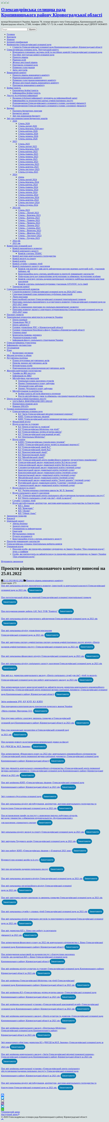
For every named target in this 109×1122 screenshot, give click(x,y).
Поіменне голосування (23, 67)
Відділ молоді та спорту (23, 488)
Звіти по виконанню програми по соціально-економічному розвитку (45, 307)
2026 (14, 121)
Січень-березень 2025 (28, 149)
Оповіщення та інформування (26, 528)
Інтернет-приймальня (17, 42)
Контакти (11, 37)
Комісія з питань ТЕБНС (30, 253)
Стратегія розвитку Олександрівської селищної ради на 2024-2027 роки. (47, 291)
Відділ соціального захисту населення (30, 493)
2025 (14, 141)
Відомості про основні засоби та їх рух (20, 860)
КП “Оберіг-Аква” (27, 513)
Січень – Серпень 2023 (29, 228)
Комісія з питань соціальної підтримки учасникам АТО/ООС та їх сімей (53, 284)
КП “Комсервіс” (26, 508)
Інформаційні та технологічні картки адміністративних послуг (42, 100)
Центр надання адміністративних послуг (26, 398)
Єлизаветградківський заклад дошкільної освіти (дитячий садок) (49, 467)
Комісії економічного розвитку (27, 248)
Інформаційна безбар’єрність (26, 93)
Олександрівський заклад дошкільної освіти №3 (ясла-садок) (47, 462)
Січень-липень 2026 (27, 139)
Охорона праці (19, 332)
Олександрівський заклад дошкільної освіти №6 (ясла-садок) (47, 465)
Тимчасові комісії (20, 286)
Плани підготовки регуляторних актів (30, 360)
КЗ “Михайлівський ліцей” (31, 457)
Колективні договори (22, 353)
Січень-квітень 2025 (28, 151)
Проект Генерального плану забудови (36, 383)
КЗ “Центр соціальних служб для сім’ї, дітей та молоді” (45, 498)
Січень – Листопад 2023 (29, 235)
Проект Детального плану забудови (35, 388)
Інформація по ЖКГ (22, 376)
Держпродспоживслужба (24, 337)
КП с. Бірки (24, 505)
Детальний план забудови (30, 386)
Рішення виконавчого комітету (27, 77)
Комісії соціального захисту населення (31, 266)
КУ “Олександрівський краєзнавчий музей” (39, 434)
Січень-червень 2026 (28, 136)
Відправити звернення (12, 561)
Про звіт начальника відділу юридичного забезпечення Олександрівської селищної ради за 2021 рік (49, 618)
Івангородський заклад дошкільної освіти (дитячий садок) (46, 470)
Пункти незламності (22, 536)
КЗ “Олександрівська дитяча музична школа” (40, 432)
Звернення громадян (17, 516)
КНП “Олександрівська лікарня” (34, 416)
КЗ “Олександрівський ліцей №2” (34, 449)
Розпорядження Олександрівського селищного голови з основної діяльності (49, 105)
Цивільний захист (15, 521)
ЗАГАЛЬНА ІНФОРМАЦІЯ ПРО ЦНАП (32, 401)
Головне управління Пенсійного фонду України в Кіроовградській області (48, 330)
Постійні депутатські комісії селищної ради (33, 55)
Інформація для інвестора (19, 345)
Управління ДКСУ (21, 322)
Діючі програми (20, 297)
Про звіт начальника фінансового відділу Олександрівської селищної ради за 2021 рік (42, 656)
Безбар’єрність (14, 88)
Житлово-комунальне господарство (24, 370)
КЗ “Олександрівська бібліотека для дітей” (38, 429)
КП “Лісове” (24, 511)
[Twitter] (54, 1098)
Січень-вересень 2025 (28, 164)
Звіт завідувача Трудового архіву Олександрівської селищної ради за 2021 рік (38, 841)
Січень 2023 (24, 210)
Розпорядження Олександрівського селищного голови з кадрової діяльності (49, 103)
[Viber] (54, 1103)
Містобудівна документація (25, 378)
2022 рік (16, 240)
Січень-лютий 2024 (27, 179)
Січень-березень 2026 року (31, 128)
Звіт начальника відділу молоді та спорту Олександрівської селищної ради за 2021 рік (42, 832)
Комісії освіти (19, 261)
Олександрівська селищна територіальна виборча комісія (34, 544)
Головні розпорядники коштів (21, 409)
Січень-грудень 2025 (28, 172)
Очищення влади (15, 546)
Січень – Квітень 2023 (29, 218)
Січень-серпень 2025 (28, 162)
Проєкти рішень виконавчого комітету (31, 75)
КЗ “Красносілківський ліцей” (33, 452)
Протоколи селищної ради (25, 65)
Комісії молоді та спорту (24, 258)
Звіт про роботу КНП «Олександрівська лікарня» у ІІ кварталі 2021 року (36, 850)
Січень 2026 (24, 123)
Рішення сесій (19, 60)
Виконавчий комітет (16, 72)
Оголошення (13, 347)
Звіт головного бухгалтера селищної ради (21, 796)
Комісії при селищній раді (19, 246)
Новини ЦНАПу (20, 406)
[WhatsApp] (54, 1109)
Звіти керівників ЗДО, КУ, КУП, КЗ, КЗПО (22, 701)
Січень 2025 (24, 144)
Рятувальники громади (23, 533)
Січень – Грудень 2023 (29, 238)
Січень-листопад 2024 (28, 202)
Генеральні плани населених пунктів (36, 381)
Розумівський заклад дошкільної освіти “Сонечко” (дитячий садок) (50, 483)
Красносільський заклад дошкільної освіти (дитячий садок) (47, 475)
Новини (11, 39)
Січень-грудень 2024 (28, 205)
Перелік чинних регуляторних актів (29, 363)
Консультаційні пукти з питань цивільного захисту (37, 539)
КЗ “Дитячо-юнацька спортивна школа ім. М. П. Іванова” (46, 490)
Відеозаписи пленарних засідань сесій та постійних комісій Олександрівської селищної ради (57, 52)
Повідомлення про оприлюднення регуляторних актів (38, 368)
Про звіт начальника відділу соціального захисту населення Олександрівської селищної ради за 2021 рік (51, 663)
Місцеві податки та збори (19, 355)
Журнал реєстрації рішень (24, 62)
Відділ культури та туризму (25, 424)
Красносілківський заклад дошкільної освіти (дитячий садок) (47, 472)
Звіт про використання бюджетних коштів (27, 118)
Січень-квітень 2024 (28, 184)
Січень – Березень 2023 (29, 215)
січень (21, 177)
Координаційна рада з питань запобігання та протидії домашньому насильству (56, 274)
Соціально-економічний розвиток (23, 289)
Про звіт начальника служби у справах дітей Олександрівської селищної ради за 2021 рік (44, 911)
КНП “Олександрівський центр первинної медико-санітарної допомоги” (53, 419)
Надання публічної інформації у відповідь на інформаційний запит (44, 98)
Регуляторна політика (17, 358)
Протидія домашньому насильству (23, 541)
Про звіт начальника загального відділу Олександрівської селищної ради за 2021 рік (41, 878)
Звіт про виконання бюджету (26, 116)
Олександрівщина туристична (21, 342)
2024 (14, 174)
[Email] (54, 1100)
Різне (9, 350)
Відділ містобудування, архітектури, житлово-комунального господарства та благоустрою (56, 503)
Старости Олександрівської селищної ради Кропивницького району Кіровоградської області (57, 47)
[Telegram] (54, 1106)
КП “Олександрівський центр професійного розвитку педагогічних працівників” (57, 460)
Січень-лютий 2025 (27, 146)
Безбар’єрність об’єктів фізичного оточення (39, 393)
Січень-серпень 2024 (28, 195)
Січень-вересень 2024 (28, 197)
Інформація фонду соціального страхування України (37, 340)
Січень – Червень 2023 (29, 223)
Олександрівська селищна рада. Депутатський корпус (33, 49)
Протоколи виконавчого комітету (28, 85)
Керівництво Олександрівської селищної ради (29, 44)
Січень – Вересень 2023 (29, 230)
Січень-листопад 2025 (28, 169)
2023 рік (16, 207)
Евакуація (17, 531)
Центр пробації (19, 319)
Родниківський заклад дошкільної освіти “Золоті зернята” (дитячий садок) (54, 480)
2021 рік (16, 243)
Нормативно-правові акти (25, 404)
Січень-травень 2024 (28, 187)
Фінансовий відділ (21, 421)
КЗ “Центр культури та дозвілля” (34, 426)
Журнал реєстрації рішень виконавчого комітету (35, 83)
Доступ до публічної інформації (22, 95)
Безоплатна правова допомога (27, 335)
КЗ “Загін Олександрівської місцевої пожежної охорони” (45, 414)
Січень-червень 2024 (28, 190)
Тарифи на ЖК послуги (23, 373)
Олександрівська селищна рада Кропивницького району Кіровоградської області (51, 12)
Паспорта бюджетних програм (27, 111)
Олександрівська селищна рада (27, 411)
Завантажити (35, 590)
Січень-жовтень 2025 (28, 167)
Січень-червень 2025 (28, 156)
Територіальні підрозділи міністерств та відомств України (35, 317)
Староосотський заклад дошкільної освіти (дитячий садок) (46, 485)
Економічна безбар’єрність (25, 90)
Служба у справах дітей (23, 500)
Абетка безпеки (20, 523)
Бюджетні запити (20, 113)
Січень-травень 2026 (28, 133)
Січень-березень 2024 (28, 182)
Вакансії (11, 518)
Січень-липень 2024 (27, 192)
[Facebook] (54, 1095)
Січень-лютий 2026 (27, 126)
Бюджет (10, 108)
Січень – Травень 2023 (29, 220)
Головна (11, 34)
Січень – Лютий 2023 (28, 212)
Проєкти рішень (20, 57)
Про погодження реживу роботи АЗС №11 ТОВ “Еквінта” (29, 611)
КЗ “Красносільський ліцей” (32, 454)
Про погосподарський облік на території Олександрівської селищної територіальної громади (46, 597)
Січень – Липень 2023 (28, 225)
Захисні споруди (20, 526)
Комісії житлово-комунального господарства (34, 256)
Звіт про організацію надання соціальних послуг (24, 869)
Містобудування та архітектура (27, 391)
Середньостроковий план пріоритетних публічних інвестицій (42, 294)
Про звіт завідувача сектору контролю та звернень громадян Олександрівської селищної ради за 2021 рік (51, 897)
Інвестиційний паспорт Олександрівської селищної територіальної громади (49, 299)
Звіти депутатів (19, 70)
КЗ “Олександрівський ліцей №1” (34, 447)
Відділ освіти (18, 439)
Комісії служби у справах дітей (27, 263)
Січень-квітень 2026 (28, 131)
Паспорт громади (15, 314)
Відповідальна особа (22, 365)
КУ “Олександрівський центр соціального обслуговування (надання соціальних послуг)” (61, 495)
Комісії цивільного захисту (25, 251)
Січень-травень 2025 (28, 154)
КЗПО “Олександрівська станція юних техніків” (41, 442)
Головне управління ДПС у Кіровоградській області (37, 327)
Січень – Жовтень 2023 (29, 233)
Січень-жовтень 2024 (28, 200)
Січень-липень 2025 (27, 159)
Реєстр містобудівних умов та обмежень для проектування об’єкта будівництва (56, 396)
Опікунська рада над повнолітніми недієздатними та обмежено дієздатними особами (59, 276)
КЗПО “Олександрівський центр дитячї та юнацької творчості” (48, 444)
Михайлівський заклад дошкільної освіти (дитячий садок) (46, 477)
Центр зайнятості (20, 325)
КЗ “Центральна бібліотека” (31, 437)
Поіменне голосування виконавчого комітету (34, 80)
